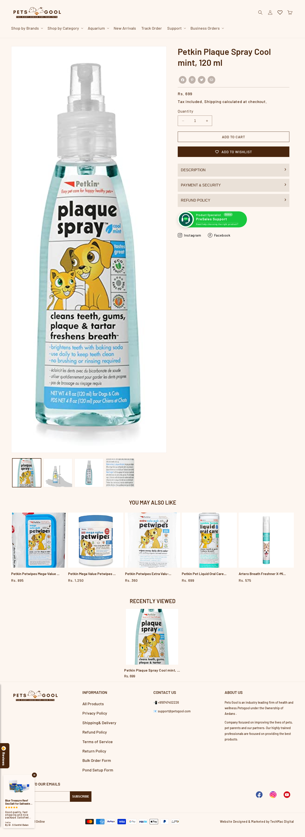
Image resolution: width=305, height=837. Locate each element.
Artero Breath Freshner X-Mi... (262, 573)
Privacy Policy (94, 713)
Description (193, 170)
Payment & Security (201, 185)
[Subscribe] (80, 796)
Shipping (212, 101)
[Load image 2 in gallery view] (57, 472)
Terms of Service (97, 741)
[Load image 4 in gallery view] (120, 472)
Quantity (185, 111)
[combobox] (147, 38)
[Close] (236, 38)
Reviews (4, 759)
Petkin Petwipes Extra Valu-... (148, 573)
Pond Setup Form (97, 769)
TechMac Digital (282, 821)
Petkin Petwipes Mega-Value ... (35, 573)
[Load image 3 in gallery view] (89, 472)
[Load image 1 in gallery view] (26, 472)
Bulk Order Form (96, 760)
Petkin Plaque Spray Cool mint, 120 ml (152, 670)
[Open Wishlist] (280, 12)
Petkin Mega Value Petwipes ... (92, 573)
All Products (93, 703)
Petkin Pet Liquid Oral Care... (204, 573)
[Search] (225, 38)
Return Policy (94, 751)
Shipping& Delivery (99, 722)
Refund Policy (195, 200)
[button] (26, 28)
